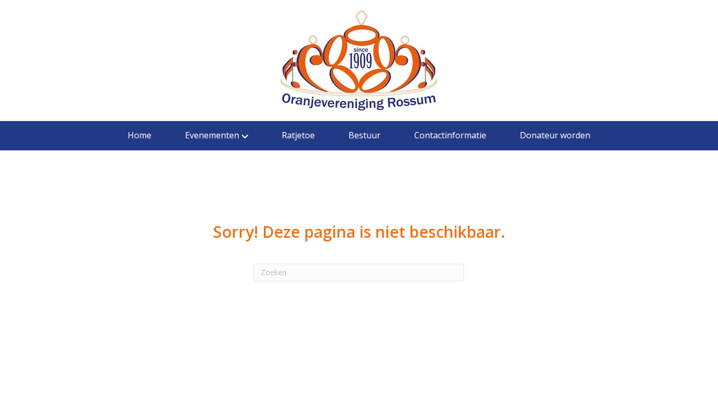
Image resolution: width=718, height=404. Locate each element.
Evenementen (212, 135)
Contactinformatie (450, 135)
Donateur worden (555, 135)
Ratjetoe (298, 135)
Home (139, 135)
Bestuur (364, 135)
